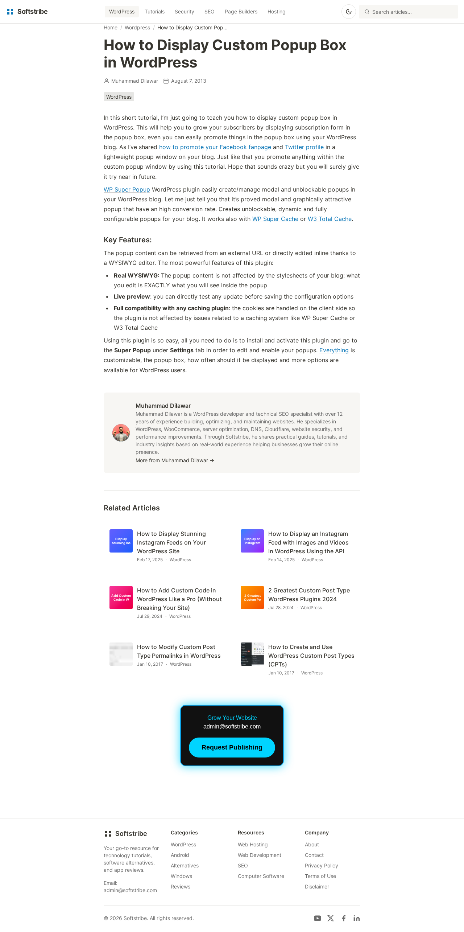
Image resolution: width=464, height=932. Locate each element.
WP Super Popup (127, 189)
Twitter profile (304, 147)
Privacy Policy (321, 865)
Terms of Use (320, 876)
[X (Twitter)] (330, 918)
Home (110, 27)
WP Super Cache (275, 218)
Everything (334, 350)
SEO (209, 11)
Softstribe (131, 833)
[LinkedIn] (356, 918)
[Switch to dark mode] (348, 11)
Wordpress (137, 27)
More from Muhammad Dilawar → (175, 460)
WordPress (121, 11)
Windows (181, 876)
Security (184, 11)
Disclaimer (317, 886)
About (312, 844)
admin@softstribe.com (130, 890)
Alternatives (185, 865)
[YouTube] (317, 918)
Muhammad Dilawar (134, 81)
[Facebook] (343, 918)
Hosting (277, 11)
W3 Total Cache (330, 218)
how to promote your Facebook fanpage (215, 147)
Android (180, 855)
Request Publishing (232, 747)
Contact (314, 855)
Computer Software (261, 876)
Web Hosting (253, 844)
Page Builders (241, 11)
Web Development (259, 855)
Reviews (180, 886)
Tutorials (155, 11)
